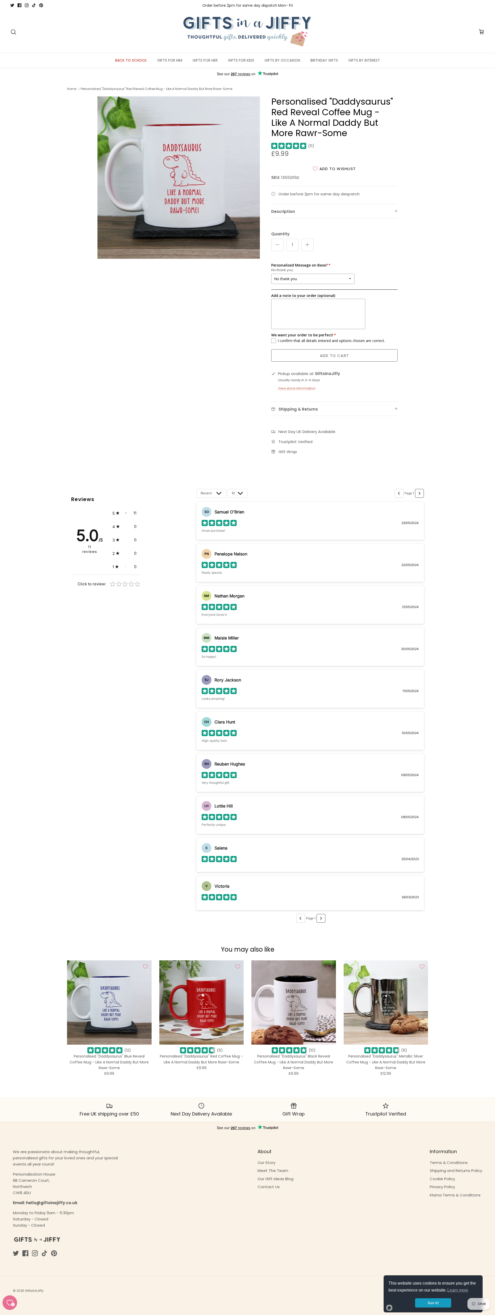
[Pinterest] (41, 5)
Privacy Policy (442, 1186)
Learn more (457, 1290)
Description (283, 211)
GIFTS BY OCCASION (282, 60)
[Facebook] (19, 5)
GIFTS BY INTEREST (364, 60)
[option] (178, 177)
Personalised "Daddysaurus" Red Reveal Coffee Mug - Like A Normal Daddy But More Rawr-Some (156, 89)
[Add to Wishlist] (145, 966)
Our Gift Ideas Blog (275, 1178)
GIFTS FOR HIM (169, 60)
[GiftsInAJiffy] (247, 32)
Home (71, 89)
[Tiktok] (34, 5)
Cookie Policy (442, 1178)
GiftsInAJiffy (34, 1290)
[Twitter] (12, 5)
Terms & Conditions (449, 1162)
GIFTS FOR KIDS (241, 60)
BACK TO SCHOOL (131, 60)
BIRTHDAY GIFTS (324, 60)
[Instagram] (27, 5)
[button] (124, 513)
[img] (288, 146)
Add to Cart (334, 355)
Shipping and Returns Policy (456, 1170)
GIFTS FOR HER (205, 60)
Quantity (280, 234)
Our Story (266, 1162)
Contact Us (269, 1186)
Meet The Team (273, 1170)
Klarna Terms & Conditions (455, 1195)
